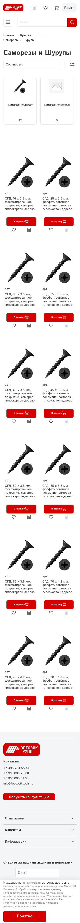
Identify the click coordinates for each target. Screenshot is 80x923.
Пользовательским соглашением (23, 893)
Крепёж (26, 35)
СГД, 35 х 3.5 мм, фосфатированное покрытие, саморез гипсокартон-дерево (57, 299)
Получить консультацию (29, 797)
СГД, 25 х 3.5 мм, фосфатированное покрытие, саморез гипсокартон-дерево (57, 203)
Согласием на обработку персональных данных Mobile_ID (39, 886)
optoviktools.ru (31, 883)
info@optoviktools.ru (18, 783)
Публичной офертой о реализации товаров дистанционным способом (30, 904)
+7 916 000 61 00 (15, 778)
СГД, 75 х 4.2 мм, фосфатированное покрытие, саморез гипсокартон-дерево (20, 682)
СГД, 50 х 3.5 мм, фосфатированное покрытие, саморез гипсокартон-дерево (20, 491)
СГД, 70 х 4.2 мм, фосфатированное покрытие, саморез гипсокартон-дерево (57, 586)
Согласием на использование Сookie (39, 899)
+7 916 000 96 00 (16, 773)
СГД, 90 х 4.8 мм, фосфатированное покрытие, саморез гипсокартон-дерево (57, 682)
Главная (8, 35)
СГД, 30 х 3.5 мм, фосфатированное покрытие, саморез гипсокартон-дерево (20, 299)
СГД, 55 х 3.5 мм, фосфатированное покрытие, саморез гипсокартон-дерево (57, 491)
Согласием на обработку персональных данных (33, 894)
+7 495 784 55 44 (16, 768)
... (40, 35)
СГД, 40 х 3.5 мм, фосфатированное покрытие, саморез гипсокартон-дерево (20, 395)
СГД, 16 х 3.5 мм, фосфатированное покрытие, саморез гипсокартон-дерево (20, 203)
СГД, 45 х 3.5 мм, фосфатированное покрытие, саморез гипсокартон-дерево (57, 395)
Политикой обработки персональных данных (31, 889)
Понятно (24, 916)
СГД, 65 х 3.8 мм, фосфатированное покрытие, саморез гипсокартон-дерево (20, 586)
